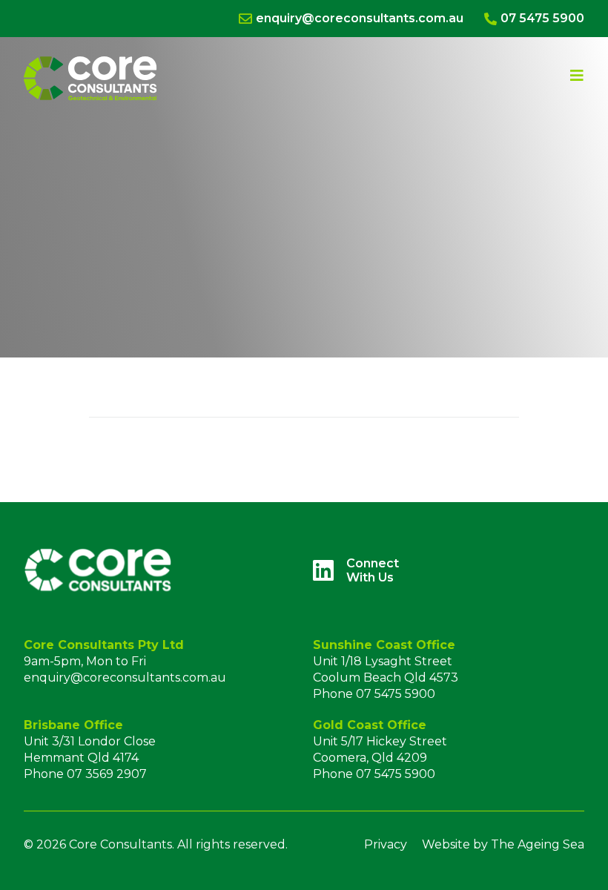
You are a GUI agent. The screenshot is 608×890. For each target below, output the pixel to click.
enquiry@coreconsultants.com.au (125, 677)
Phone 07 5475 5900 (374, 694)
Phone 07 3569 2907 (85, 774)
